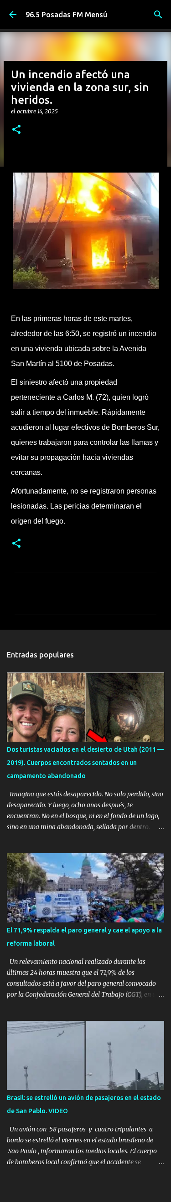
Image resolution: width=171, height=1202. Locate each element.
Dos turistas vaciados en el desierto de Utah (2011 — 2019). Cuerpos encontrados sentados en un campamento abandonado (85, 762)
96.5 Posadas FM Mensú (66, 14)
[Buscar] (158, 14)
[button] (16, 130)
